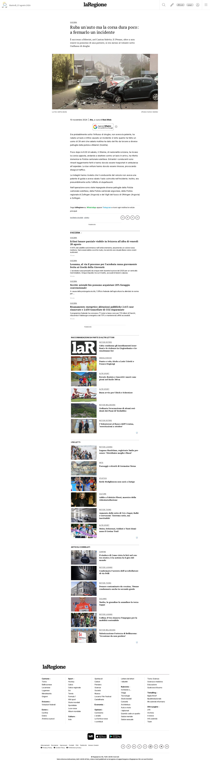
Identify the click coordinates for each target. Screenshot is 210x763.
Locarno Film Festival (102, 696)
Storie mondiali (74, 702)
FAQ (77, 745)
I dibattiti (124, 682)
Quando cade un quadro (130, 713)
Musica (97, 693)
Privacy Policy (47, 747)
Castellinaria (99, 699)
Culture (71, 716)
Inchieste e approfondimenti (127, 690)
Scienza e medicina (155, 682)
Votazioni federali (48, 704)
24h (148, 710)
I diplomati (125, 710)
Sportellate (72, 705)
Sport (71, 679)
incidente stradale (76, 218)
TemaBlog (152, 693)
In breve (150, 716)
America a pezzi (48, 719)
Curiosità (124, 702)
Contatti (71, 745)
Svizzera (46, 702)
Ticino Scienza (153, 679)
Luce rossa (72, 708)
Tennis (70, 693)
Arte (70, 719)
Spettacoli (98, 679)
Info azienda (152, 719)
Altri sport (72, 699)
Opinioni (98, 710)
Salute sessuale (127, 719)
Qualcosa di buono (154, 687)
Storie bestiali (126, 699)
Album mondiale (74, 711)
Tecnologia (125, 696)
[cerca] (164, 5)
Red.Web (106, 120)
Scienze (97, 687)
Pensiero (98, 684)
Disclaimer (54, 745)
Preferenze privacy (74, 747)
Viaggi (123, 693)
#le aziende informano (156, 702)
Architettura (125, 704)
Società (97, 690)
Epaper (189, 5)
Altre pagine (152, 707)
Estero (45, 710)
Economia (98, 704)
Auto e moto (126, 707)
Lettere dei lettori (127, 679)
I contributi (98, 722)
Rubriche (125, 687)
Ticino (44, 682)
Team (149, 722)
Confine (45, 713)
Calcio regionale (74, 687)
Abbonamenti (45, 745)
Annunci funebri (93, 745)
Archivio (150, 713)
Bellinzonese (47, 684)
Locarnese (46, 687)
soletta (86, 218)
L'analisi (97, 716)
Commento (98, 713)
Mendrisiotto (47, 693)
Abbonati (180, 5)
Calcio (70, 684)
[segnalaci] (172, 5)
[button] (123, 747)
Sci (69, 690)
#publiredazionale (154, 699)
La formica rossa (101, 719)
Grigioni (45, 696)
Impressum (63, 745)
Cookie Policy (60, 747)
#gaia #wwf (152, 696)
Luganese (46, 690)
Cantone (46, 679)
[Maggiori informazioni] (116, 127)
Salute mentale (127, 716)
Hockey (71, 682)
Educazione (152, 684)
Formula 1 (72, 696)
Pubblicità (83, 745)
